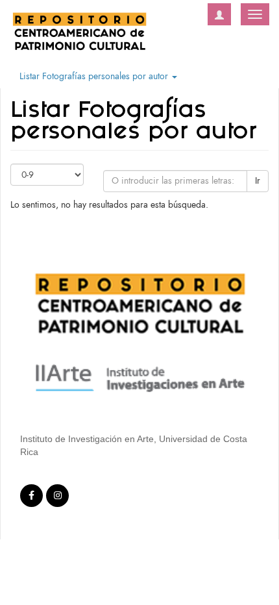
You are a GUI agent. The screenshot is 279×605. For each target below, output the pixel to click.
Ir (257, 181)
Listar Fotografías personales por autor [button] (95, 76)
